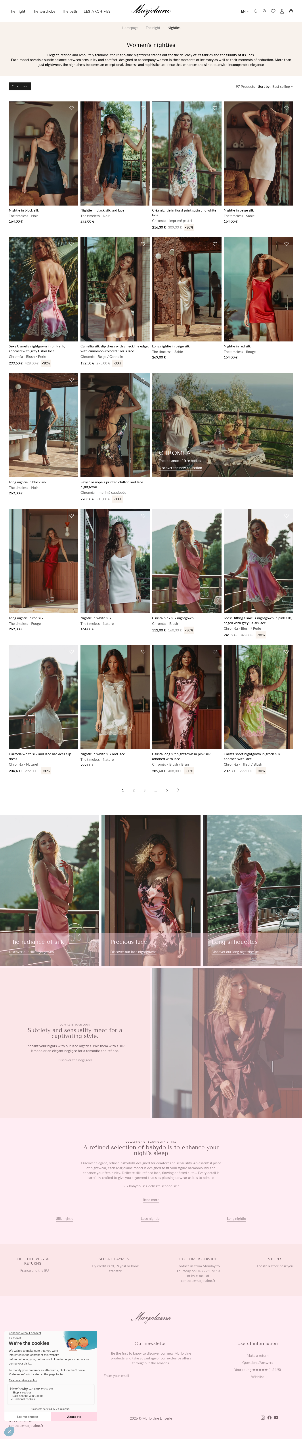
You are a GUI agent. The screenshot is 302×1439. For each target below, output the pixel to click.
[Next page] (178, 790)
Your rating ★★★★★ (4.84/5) (257, 1369)
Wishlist (257, 1376)
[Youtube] (276, 1418)
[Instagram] (263, 1418)
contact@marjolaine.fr (26, 1425)
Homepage (130, 27)
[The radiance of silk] (49, 890)
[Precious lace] (151, 890)
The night (153, 27)
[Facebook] (269, 1418)
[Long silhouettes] (252, 890)
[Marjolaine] (151, 11)
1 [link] (123, 790)
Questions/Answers (257, 1362)
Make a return (258, 1355)
